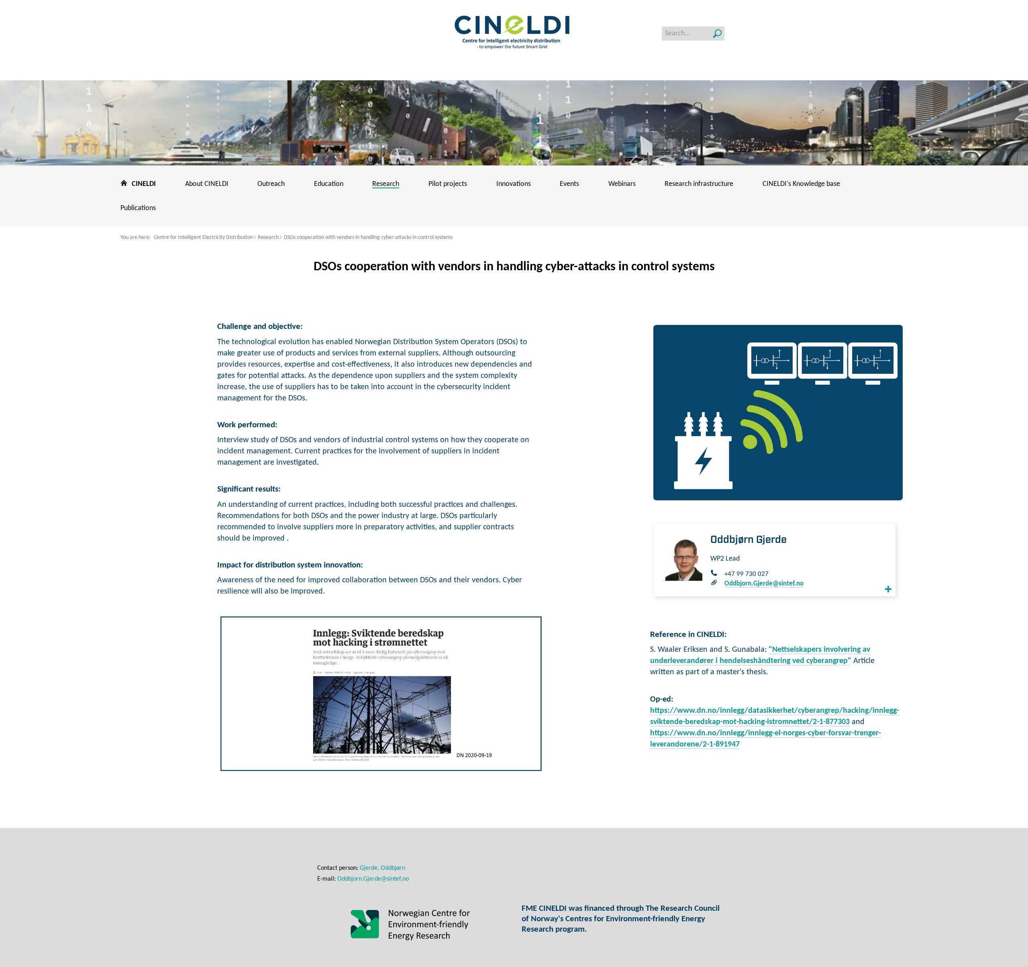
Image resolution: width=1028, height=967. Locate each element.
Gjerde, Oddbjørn (382, 868)
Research (268, 238)
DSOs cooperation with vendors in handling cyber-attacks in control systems (368, 238)
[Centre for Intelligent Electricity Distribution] (514, 33)
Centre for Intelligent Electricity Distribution (203, 238)
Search (717, 34)
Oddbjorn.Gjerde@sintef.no (764, 583)
